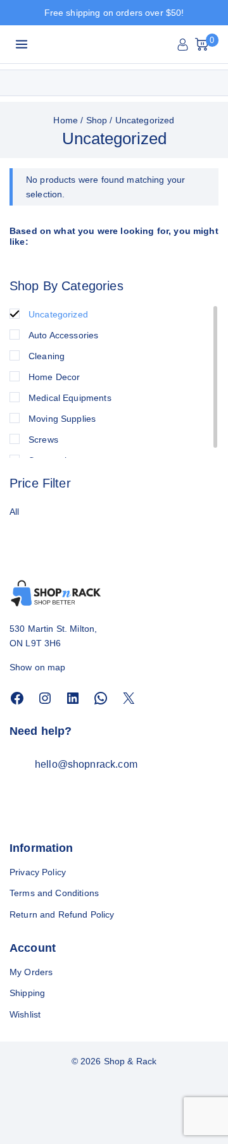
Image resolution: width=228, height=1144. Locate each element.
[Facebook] (17, 698)
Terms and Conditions (54, 893)
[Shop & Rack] (90, 44)
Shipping (27, 993)
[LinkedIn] (72, 698)
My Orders (31, 972)
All (14, 512)
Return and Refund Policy (62, 914)
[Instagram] (45, 698)
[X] (128, 698)
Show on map (38, 667)
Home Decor (54, 377)
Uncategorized (58, 314)
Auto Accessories (63, 335)
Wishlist (25, 1014)
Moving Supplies (62, 419)
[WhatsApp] (100, 698)
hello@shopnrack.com (86, 764)
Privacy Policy (38, 872)
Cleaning (46, 356)
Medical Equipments (69, 398)
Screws (43, 439)
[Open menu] (22, 44)
